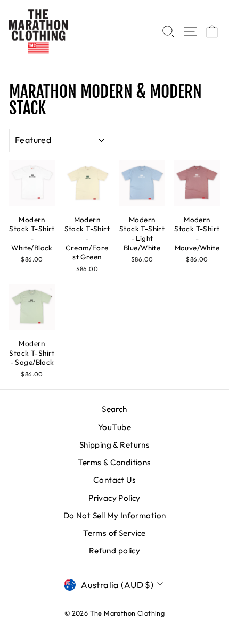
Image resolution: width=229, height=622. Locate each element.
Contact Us (114, 480)
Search (114, 409)
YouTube (114, 427)
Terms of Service (114, 533)
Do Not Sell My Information (114, 515)
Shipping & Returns (114, 445)
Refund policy (114, 550)
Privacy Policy (114, 498)
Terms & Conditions (114, 462)
